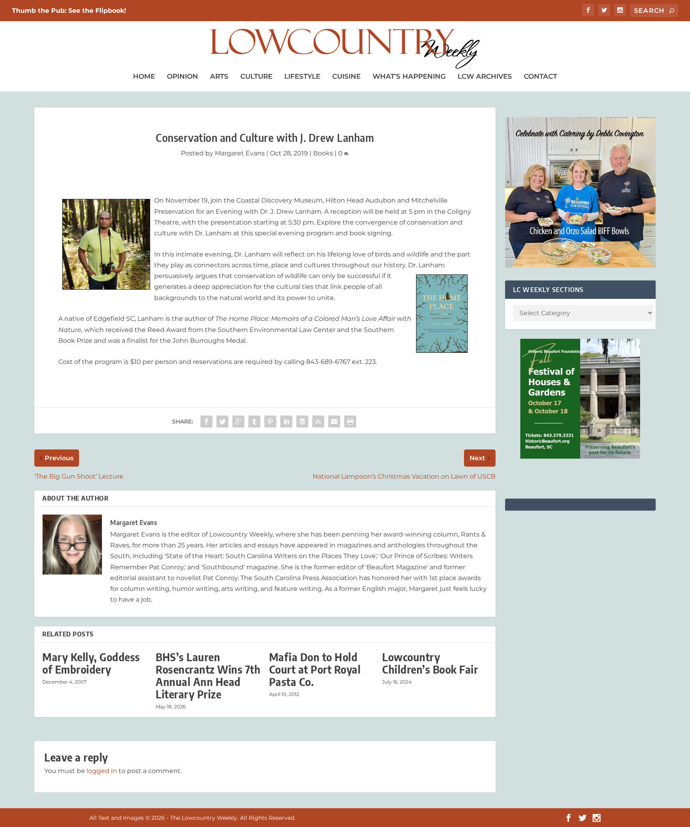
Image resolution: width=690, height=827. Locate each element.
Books (323, 153)
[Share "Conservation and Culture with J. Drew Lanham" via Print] (350, 421)
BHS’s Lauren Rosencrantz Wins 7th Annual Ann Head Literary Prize (208, 675)
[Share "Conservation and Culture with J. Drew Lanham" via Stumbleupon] (318, 421)
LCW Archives (485, 76)
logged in (102, 771)
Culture (256, 76)
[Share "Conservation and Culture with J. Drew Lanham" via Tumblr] (254, 421)
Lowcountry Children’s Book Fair (430, 663)
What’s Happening (409, 76)
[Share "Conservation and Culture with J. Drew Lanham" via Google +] (238, 421)
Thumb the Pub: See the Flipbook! (69, 10)
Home (144, 76)
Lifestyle (302, 76)
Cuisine (346, 76)
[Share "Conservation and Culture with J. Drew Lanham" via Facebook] (206, 421)
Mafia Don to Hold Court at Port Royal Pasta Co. (315, 669)
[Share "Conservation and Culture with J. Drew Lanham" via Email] (334, 421)
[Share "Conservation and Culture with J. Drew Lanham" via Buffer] (302, 421)
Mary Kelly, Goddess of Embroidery (91, 663)
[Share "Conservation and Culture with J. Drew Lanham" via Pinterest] (270, 421)
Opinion (182, 76)
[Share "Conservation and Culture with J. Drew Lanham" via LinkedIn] (286, 421)
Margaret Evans (240, 153)
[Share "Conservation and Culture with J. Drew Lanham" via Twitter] (222, 421)
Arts (219, 76)
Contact (540, 76)
